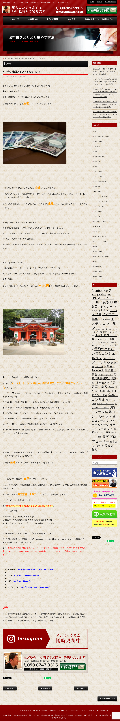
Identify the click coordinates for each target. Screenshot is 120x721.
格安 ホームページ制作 (101, 256)
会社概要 (71, 20)
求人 (94, 131)
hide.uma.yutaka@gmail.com (27, 575)
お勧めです (96, 161)
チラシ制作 (96, 146)
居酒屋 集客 (97, 251)
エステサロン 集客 (104, 323)
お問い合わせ (74, 710)
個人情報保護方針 (110, 2)
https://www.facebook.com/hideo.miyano (35, 569)
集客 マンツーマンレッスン (105, 404)
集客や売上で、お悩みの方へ (99, 20)
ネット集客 (96, 186)
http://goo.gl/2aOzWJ (22, 581)
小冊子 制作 (99, 367)
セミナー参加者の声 (100, 332)
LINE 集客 (97, 191)
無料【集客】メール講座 (101, 136)
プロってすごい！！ (99, 216)
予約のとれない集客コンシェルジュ (103, 353)
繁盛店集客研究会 (98, 156)
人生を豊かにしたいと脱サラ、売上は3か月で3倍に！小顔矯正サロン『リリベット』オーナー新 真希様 (105, 104)
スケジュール (97, 176)
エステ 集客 (97, 171)
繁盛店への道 (97, 266)
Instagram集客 (99, 294)
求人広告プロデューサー (105, 375)
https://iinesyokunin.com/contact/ (34, 587)
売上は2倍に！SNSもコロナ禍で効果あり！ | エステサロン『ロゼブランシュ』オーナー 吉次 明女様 (105, 114)
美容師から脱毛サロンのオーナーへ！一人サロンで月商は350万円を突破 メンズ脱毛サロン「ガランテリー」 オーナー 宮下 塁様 (105, 93)
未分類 (95, 151)
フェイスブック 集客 (100, 201)
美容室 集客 (97, 271)
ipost (109, 295)
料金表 (95, 246)
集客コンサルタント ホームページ (105, 420)
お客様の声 (33, 20)
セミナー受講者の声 (99, 181)
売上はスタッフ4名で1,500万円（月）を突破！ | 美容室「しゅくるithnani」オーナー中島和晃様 (105, 71)
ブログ (92, 2)
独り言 (18, 58)
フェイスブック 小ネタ (101, 196)
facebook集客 (102, 291)
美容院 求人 (105, 391)
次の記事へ (81, 688)
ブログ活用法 (97, 211)
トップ (13, 20)
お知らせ (99, 2)
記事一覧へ (45, 688)
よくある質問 (52, 20)
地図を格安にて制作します (101, 221)
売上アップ (96, 231)
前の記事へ (10, 688)
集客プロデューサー (28, 76)
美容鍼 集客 (97, 276)
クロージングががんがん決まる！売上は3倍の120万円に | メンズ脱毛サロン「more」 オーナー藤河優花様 (105, 81)
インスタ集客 (97, 141)
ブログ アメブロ (98, 206)
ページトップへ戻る (107, 699)
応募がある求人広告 (99, 236)
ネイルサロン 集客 (99, 241)
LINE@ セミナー (103, 298)
